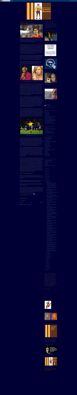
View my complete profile (50, 107)
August (48, 257)
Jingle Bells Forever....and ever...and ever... (50, 226)
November (48, 253)
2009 (47, 180)
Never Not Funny (47, 155)
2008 (47, 269)
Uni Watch (46, 162)
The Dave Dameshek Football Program (50, 141)
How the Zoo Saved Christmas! (51, 194)
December (48, 181)
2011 (47, 177)
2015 (47, 171)
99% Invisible (47, 153)
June (47, 260)
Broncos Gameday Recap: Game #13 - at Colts (51, 223)
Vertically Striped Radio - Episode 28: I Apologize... (52, 240)
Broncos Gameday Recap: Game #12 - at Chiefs (51, 238)
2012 (47, 176)
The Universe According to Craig (50, 116)
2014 (47, 173)
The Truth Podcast (47, 154)
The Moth (46, 151)
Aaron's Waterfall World (48, 131)
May (47, 262)
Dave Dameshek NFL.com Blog (49, 132)
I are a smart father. (49, 200)
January (48, 268)
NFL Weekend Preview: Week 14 (51, 230)
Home (31, 202)
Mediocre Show (47, 144)
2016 (47, 170)
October (48, 254)
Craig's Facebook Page (48, 121)
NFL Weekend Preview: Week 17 (51, 183)
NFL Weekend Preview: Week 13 (51, 242)
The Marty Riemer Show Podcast (50, 149)
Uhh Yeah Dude (47, 150)
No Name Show (47, 140)
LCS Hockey (47, 127)
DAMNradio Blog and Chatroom (50, 122)
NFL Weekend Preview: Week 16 (51, 199)
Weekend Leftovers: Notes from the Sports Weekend (51, 235)
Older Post (41, 202)
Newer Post (21, 202)
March (48, 265)
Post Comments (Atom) (27, 204)
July (47, 259)
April (48, 263)
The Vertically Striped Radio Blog (50, 120)
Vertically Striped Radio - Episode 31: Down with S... (52, 193)
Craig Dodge (48, 105)
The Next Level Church (48, 160)
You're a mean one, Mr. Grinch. (51, 212)
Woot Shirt (46, 164)
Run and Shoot (47, 112)
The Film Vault (47, 147)
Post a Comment (22, 200)
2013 (47, 174)
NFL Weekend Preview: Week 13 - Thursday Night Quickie (52, 244)
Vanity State (46, 130)
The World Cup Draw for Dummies (52, 246)
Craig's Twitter (47, 115)
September (48, 256)
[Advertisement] (50, 379)
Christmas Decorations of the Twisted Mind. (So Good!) (51, 185)
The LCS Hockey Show (48, 138)
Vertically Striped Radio (48, 117)
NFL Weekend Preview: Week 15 (51, 216)
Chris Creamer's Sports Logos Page (50, 165)
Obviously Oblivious (48, 145)
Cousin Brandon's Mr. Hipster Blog (50, 128)
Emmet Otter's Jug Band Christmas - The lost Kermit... (52, 197)
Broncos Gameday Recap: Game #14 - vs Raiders (51, 208)
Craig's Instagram (47, 113)
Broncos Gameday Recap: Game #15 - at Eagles (51, 190)
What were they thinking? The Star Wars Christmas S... (51, 210)
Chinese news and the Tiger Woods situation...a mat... (51, 248)
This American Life (48, 146)
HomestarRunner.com (48, 161)
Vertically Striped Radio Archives (50, 119)
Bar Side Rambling (48, 142)
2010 (47, 179)
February (48, 266)
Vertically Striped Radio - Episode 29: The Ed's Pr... (52, 229)
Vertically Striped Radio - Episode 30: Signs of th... (52, 214)
